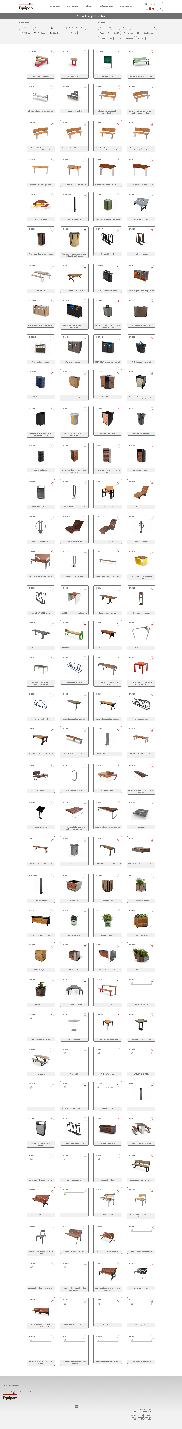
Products (55, 6)
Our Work (72, 6)
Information (106, 6)
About (88, 6)
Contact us (126, 6)
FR (160, 9)
